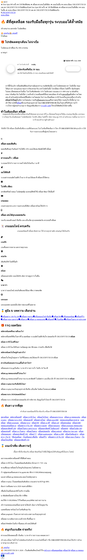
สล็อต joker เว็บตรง (72, 437)
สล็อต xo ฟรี (45, 423)
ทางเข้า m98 (46, 106)
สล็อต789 (57, 317)
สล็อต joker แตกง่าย (10, 319)
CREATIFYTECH (9, 13)
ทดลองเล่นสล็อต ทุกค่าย (69, 420)
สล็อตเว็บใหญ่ (42, 417)
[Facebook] (1, 556)
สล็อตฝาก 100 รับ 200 (10, 317)
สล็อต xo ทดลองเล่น (37, 319)
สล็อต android (56, 431)
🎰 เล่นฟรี (13, 33)
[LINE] (3, 556)
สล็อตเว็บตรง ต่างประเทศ (76, 319)
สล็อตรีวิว (80, 317)
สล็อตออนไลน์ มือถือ (43, 317)
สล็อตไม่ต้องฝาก (71, 434)
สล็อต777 (32, 434)
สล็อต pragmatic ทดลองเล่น (71, 426)
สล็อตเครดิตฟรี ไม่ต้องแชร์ (48, 428)
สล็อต (19, 103)
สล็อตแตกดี (28, 420)
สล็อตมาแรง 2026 (15, 420)
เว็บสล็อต (60, 319)
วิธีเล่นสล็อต (16, 437)
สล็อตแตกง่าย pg (56, 417)
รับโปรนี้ (74, 69)
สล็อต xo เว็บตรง (18, 431)
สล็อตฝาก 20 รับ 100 (56, 437)
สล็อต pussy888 (52, 420)
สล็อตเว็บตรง (32, 431)
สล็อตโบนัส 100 (76, 428)
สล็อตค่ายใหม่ (39, 420)
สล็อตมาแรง (25, 423)
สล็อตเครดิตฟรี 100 (20, 434)
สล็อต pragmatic (13, 423)
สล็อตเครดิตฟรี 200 (8, 428)
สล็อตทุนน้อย (65, 423)
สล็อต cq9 (55, 423)
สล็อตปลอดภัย (44, 431)
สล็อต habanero (54, 426)
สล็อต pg (23, 319)
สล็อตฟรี (50, 319)
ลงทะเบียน (5, 15)
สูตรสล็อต (5, 417)
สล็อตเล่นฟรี (6, 431)
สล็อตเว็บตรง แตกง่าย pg (27, 428)
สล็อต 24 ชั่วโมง (29, 417)
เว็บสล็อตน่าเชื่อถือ (30, 437)
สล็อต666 (64, 428)
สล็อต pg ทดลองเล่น (72, 417)
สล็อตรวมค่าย (27, 317)
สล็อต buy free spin (70, 431)
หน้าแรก (47, 550)
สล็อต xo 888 (59, 434)
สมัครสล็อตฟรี (16, 417)
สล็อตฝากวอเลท (40, 426)
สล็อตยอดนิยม (69, 317)
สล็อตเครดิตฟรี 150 (21, 440)
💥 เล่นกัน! (5, 33)
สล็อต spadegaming (45, 434)
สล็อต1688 (76, 423)
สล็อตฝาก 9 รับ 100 (25, 426)
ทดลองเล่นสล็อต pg (8, 426)
